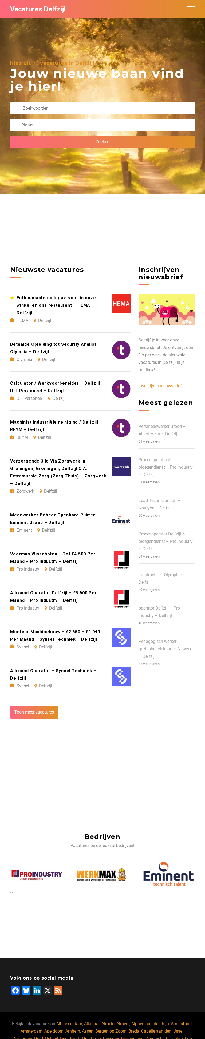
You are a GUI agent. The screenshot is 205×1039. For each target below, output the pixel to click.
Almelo (108, 1023)
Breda (133, 1031)
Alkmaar (92, 1023)
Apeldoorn (54, 1031)
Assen (87, 1031)
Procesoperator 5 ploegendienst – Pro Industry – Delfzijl (166, 467)
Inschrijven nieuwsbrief (160, 385)
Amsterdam (31, 1031)
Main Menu (191, 9)
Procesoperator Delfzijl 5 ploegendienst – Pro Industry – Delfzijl (166, 541)
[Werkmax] (63, 875)
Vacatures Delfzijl (38, 9)
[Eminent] (128, 875)
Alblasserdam (69, 1023)
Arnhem (72, 1031)
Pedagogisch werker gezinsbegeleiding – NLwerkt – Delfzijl (166, 649)
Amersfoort (181, 1023)
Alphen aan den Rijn (150, 1023)
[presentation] (10, 892)
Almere (122, 1023)
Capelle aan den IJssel (162, 1031)
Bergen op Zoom (111, 1031)
